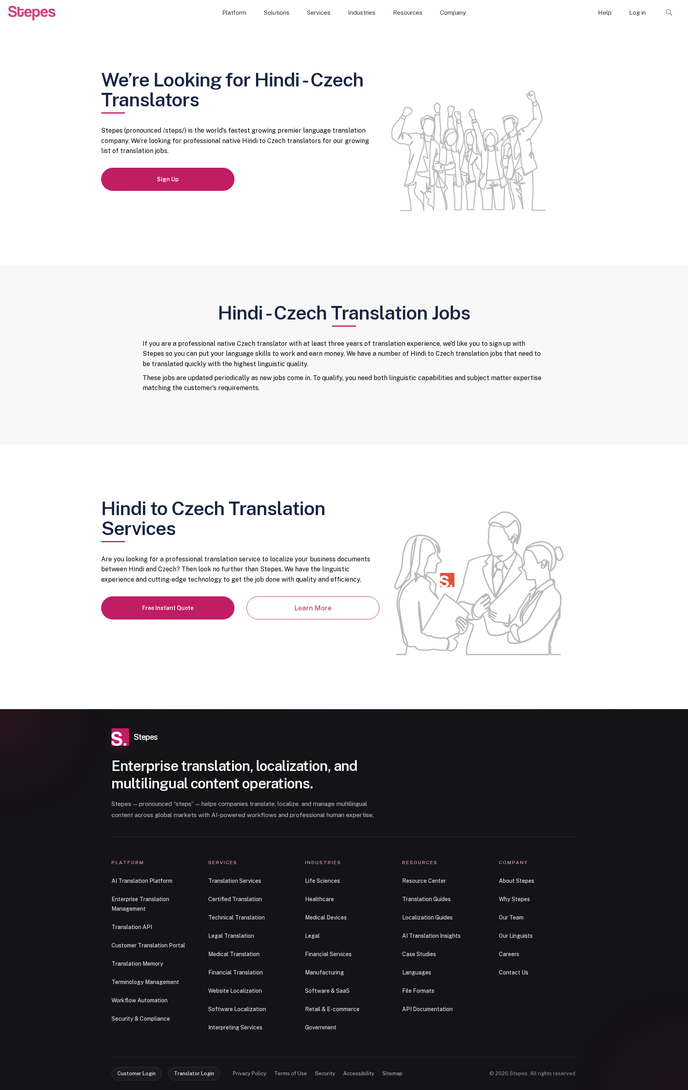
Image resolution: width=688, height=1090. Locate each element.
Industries (361, 12)
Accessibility (358, 1073)
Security (325, 1073)
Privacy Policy (249, 1073)
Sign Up (168, 179)
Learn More (313, 608)
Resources (407, 12)
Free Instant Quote (168, 608)
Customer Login (136, 1073)
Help (605, 12)
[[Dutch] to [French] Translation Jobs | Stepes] (32, 13)
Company (453, 12)
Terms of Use (290, 1073)
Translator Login (194, 1073)
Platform (234, 12)
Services (318, 12)
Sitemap (392, 1073)
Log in (637, 12)
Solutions (276, 12)
